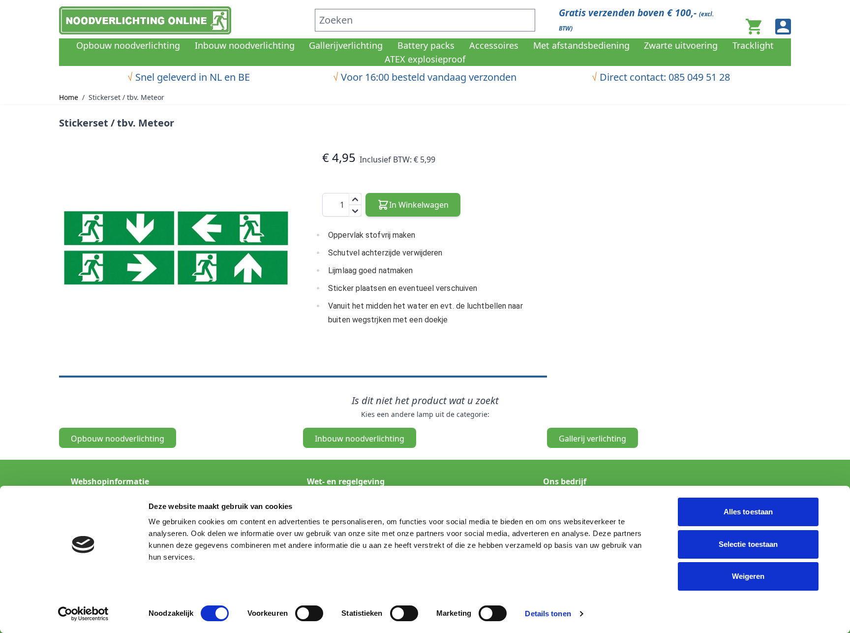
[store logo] (181, 20)
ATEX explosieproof (425, 59)
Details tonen (548, 613)
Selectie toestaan (748, 544)
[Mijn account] (783, 26)
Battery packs (426, 45)
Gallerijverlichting (346, 45)
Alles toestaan (748, 511)
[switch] (309, 613)
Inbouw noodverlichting (245, 45)
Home (68, 97)
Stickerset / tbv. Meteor (126, 97)
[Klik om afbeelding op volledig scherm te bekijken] (176, 247)
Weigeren (748, 576)
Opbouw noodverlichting (128, 45)
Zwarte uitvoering (681, 45)
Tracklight (753, 45)
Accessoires (493, 45)
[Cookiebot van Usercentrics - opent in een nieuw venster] (83, 613)
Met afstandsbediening (581, 45)
